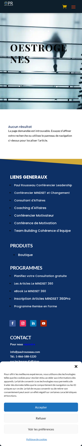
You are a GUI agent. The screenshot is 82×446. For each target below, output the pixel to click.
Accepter (41, 407)
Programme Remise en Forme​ (35, 306)
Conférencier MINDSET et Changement (42, 193)
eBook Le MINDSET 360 (30, 291)
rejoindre (29, 344)
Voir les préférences (41, 429)
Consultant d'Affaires (29, 200)
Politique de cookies (36, 439)
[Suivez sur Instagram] (23, 323)
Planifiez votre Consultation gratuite (40, 276)
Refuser (41, 418)
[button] (76, 366)
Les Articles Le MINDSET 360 (33, 284)
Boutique (25, 255)
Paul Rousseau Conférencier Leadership (43, 185)
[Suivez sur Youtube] (43, 323)
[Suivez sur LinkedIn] (33, 323)
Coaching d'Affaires (30, 208)
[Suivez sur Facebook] (12, 323)
